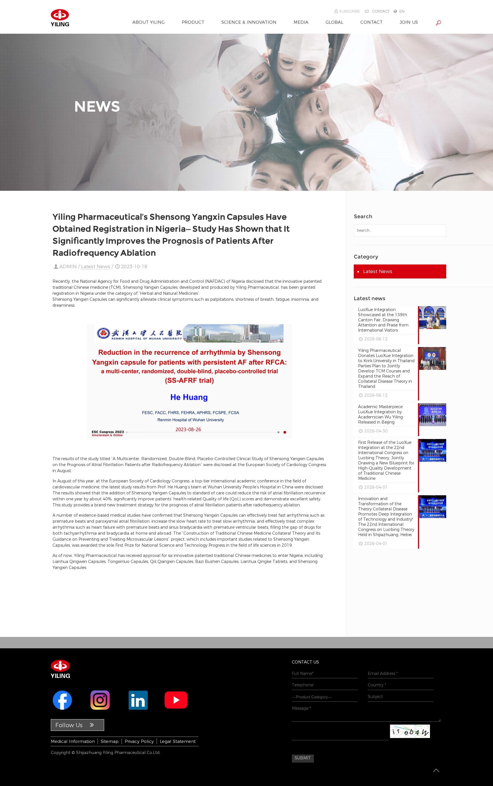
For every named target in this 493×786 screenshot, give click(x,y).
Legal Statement (178, 741)
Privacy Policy (139, 741)
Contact (380, 11)
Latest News (95, 266)
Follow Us (69, 725)
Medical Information (73, 741)
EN (402, 11)
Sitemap (110, 741)
